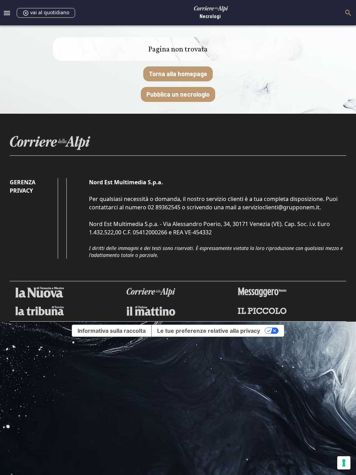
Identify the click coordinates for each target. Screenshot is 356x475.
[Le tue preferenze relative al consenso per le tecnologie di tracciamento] (343, 462)
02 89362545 (164, 207)
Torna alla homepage (178, 74)
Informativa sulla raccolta (112, 330)
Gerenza (22, 182)
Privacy (21, 190)
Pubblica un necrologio (178, 94)
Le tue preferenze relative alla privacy (208, 330)
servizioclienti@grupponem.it (280, 207)
